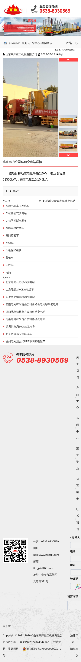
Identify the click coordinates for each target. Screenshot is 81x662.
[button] (4, 26)
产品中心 (34, 43)
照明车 (10, 242)
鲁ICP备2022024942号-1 (35, 642)
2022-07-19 (48, 54)
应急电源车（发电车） (19, 205)
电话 (73, 551)
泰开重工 (8, 626)
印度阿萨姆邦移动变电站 (20, 296)
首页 (24, 43)
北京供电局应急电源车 (19, 333)
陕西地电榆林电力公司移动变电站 (25, 311)
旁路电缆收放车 (15, 228)
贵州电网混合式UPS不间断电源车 (25, 341)
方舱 (8, 272)
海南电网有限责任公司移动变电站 (25, 319)
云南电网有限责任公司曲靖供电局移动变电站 (32, 304)
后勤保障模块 (13, 250)
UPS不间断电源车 (16, 220)
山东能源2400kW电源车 (20, 289)
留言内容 (72, 596)
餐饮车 (10, 257)
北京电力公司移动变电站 (20, 282)
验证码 (74, 578)
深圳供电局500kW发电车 (20, 326)
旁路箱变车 (12, 235)
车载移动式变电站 (16, 213)
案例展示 (46, 43)
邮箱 (73, 565)
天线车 (10, 265)
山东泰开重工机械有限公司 (21, 54)
